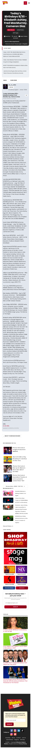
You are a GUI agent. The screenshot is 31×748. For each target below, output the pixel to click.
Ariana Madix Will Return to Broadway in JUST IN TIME (15, 630)
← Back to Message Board (11, 41)
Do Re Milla (6, 426)
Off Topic (15, 33)
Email (5, 80)
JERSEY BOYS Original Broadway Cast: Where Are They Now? (15, 663)
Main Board (11, 30)
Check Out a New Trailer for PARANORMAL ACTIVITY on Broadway (21, 500)
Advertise (7, 737)
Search (15, 36)
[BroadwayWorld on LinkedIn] (18, 730)
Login (21, 3)
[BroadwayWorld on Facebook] (11, 730)
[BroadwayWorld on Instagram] (15, 730)
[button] (25, 3)
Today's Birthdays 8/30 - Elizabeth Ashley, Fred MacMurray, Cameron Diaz (11, 95)
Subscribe (13, 80)
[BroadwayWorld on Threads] (11, 734)
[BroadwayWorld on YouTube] (15, 734)
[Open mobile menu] (29, 3)
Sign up (15, 607)
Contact (18, 737)
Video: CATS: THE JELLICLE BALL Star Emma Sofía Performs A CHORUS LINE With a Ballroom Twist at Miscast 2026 (14, 54)
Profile (11, 87)
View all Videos (7, 526)
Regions (16, 739)
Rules (16, 38)
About (13, 737)
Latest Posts (20, 30)
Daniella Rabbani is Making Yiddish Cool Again (20, 493)
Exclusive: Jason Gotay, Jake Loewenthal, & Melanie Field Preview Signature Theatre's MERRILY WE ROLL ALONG (21, 509)
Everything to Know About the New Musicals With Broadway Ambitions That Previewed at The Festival (15, 680)
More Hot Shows (9, 588)
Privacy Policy (23, 744)
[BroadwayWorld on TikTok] (22, 730)
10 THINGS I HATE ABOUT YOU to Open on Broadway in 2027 (15, 647)
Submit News (9, 739)
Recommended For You (9, 443)
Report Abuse (23, 36)
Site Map (22, 739)
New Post (8, 36)
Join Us (24, 737)
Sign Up (9, 724)
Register (17, 3)
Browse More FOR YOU (14, 486)
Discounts (21, 588)
